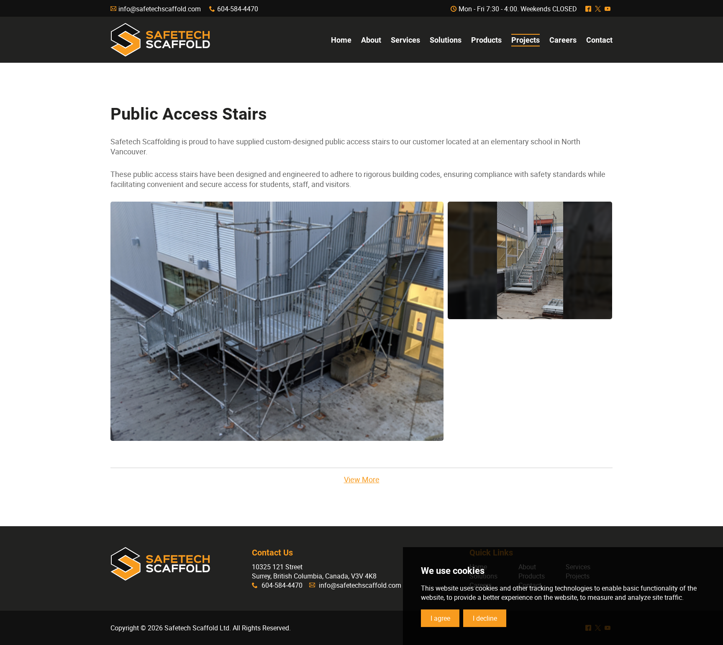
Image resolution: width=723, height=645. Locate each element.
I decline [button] (485, 618)
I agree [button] (440, 618)
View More (361, 479)
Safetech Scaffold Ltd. (160, 39)
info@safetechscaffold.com (159, 8)
